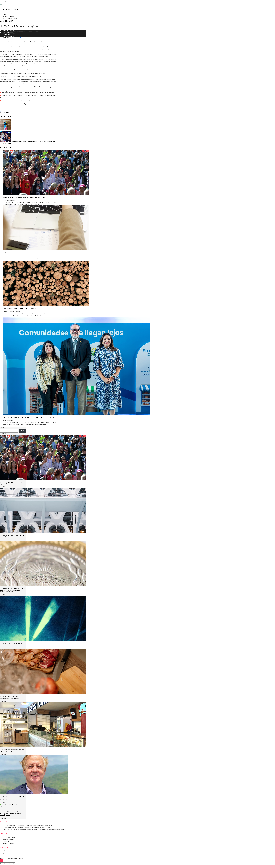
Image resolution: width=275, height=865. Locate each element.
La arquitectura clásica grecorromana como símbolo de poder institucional (12, 536)
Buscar (2, 427)
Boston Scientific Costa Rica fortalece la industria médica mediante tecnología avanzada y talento (11, 813)
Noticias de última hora (17, 37)
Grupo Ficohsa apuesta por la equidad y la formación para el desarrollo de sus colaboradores (29, 417)
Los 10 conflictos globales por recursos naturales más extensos (20, 308)
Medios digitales (18, 108)
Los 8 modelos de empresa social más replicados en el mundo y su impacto (24, 253)
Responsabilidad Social (6, 21)
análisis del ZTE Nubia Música (22, 129)
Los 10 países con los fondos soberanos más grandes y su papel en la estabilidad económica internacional (12, 590)
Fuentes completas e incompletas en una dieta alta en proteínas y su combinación (12, 697)
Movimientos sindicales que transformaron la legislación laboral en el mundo (24, 197)
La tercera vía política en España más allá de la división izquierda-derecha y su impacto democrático (12, 798)
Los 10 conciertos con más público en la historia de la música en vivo (11, 644)
